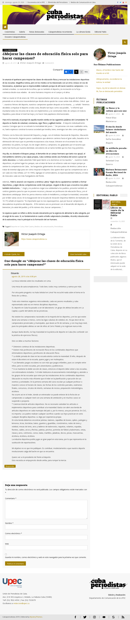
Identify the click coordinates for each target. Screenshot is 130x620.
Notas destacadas (36, 32)
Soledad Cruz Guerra (112, 162)
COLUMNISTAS (10, 50)
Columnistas (10, 32)
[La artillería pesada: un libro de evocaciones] (99, 150)
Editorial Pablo (100, 32)
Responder (10, 466)
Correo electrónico (13, 533)
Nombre (9, 523)
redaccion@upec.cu (21, 603)
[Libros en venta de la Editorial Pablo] (102, 204)
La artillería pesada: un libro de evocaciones (116, 151)
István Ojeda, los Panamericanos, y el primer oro (15, 254)
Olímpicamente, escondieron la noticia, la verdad (109, 80)
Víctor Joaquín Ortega (30, 62)
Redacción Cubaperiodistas (114, 183)
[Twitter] (76, 72)
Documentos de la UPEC (36, 2)
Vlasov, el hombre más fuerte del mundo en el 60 (109, 71)
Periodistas (58, 226)
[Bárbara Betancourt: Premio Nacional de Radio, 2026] (99, 172)
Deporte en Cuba (17, 226)
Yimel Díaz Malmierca (111, 119)
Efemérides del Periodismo (58, 2)
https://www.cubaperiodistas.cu (34, 239)
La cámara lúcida (83, 32)
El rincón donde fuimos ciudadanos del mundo (116, 129)
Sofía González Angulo (113, 141)
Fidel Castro (29, 226)
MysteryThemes (36, 617)
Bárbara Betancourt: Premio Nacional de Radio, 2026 (116, 172)
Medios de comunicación (44, 226)
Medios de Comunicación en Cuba (83, 2)
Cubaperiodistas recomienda (60, 32)
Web (7, 544)
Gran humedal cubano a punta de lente (80, 254)
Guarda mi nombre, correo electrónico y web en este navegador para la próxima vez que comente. (45, 557)
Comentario (10, 498)
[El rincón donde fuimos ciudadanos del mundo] (99, 129)
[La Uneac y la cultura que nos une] (99, 110)
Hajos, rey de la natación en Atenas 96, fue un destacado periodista (110, 89)
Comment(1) (49, 63)
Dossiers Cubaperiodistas (15, 37)
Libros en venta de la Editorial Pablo (117, 211)
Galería (22, 32)
